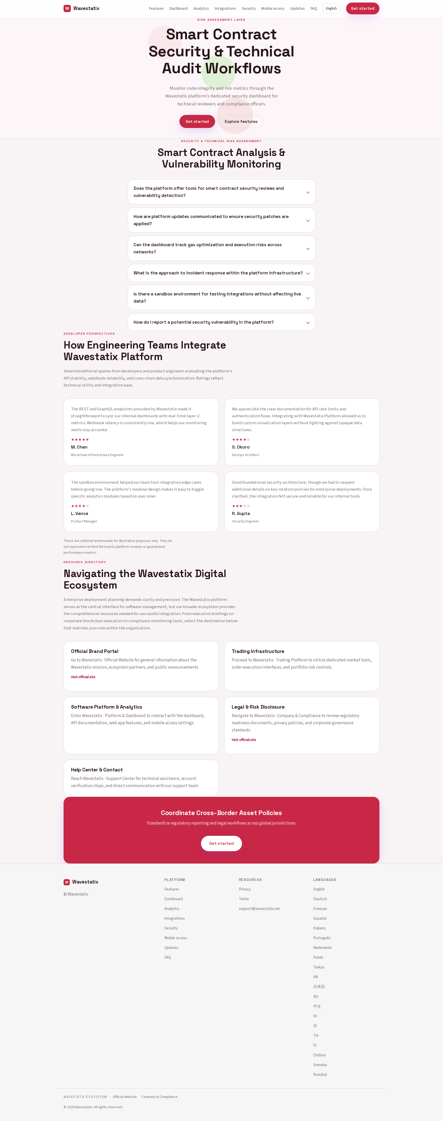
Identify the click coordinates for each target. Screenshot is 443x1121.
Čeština (319, 1055)
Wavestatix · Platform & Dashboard (114, 716)
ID (315, 1026)
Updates (297, 8)
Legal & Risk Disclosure (258, 707)
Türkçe (318, 967)
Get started (363, 8)
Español (319, 918)
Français (320, 908)
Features (156, 8)
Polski (318, 957)
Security (249, 8)
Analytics (201, 8)
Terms (244, 899)
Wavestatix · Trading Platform (280, 660)
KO (315, 996)
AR (315, 977)
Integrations (225, 8)
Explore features (241, 121)
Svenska (320, 1065)
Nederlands (322, 947)
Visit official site (83, 676)
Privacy (245, 889)
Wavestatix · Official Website (108, 660)
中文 (317, 1006)
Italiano (319, 928)
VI (314, 1045)
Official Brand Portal (94, 651)
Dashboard (178, 8)
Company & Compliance (160, 1096)
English (331, 8)
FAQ (313, 8)
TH (315, 1035)
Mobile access (273, 8)
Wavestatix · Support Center (109, 779)
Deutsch (320, 899)
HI (315, 1016)
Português (322, 938)
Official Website (125, 1096)
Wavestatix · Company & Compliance (287, 716)
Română (320, 1074)
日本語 (319, 986)
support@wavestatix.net (259, 908)
